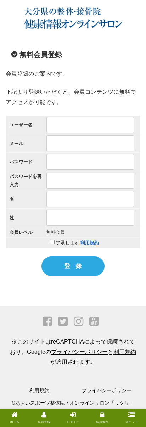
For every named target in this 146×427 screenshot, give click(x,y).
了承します (77, 242)
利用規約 (89, 242)
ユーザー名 (21, 125)
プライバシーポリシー (79, 352)
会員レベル (21, 232)
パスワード (21, 161)
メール (16, 143)
